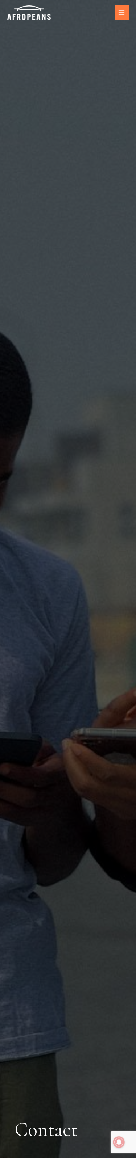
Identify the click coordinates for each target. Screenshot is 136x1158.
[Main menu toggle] (122, 12)
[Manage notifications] (119, 1142)
